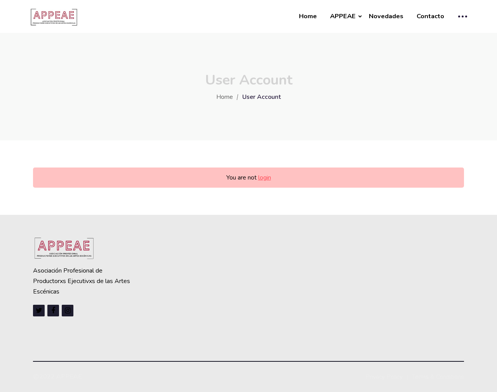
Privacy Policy (384, 377)
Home (308, 16)
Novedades (386, 16)
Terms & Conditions (438, 377)
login (264, 177)
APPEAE (343, 16)
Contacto (430, 16)
